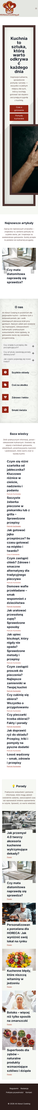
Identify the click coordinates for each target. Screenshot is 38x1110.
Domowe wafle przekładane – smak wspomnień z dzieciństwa (17, 595)
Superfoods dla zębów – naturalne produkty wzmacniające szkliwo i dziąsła (19, 1060)
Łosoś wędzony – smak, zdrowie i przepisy (18, 758)
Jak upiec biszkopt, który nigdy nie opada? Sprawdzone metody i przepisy (17, 647)
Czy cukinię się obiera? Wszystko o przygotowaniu (18, 701)
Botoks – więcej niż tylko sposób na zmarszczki (19, 1016)
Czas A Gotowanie (13, 554)
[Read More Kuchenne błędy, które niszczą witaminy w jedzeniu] (19, 960)
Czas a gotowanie (19, 108)
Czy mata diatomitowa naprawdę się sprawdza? (16, 276)
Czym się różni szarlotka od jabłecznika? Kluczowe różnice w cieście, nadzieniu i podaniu (17, 476)
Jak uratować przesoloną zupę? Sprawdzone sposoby (16, 619)
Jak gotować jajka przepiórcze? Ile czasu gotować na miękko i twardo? (18, 540)
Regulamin (14, 1088)
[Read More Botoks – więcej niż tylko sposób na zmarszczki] (19, 1001)
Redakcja (24, 1088)
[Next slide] (32, 271)
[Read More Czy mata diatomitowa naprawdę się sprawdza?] (19, 259)
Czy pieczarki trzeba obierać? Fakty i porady (18, 719)
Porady (9, 857)
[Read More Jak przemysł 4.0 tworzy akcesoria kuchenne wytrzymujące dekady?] (19, 822)
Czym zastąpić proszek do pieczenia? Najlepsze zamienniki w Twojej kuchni (17, 677)
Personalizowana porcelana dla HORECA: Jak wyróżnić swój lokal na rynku (18, 933)
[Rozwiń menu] (36, 8)
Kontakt (29, 1092)
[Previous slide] (5, 271)
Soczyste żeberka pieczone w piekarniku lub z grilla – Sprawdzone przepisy (18, 510)
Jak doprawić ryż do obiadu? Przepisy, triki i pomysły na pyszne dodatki (18, 739)
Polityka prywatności (14, 1092)
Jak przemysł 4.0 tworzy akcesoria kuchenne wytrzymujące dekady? (17, 843)
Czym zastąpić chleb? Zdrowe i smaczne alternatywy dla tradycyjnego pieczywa (18, 568)
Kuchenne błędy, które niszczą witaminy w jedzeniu (19, 977)
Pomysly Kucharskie (14, 494)
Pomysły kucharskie (19, 117)
